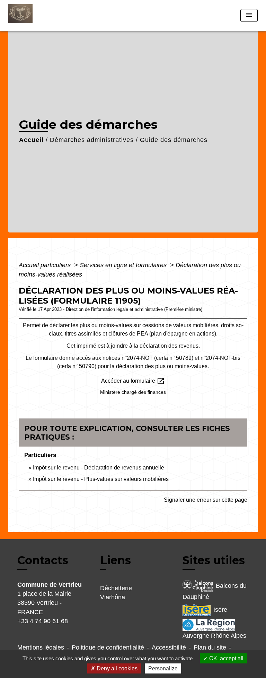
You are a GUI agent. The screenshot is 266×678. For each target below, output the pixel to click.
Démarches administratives (92, 139)
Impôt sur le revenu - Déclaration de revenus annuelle (98, 468)
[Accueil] (34, 15)
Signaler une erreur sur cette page (205, 500)
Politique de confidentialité (108, 647)
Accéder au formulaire (133, 381)
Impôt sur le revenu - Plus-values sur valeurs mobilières (101, 479)
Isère (220, 609)
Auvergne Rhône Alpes (214, 635)
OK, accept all (225, 658)
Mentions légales (40, 647)
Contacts (42, 560)
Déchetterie (116, 588)
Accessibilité (169, 647)
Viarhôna (112, 597)
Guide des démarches (173, 139)
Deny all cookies (116, 668)
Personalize (163, 668)
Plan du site (210, 647)
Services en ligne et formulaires (124, 265)
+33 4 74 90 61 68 (42, 621)
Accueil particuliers (45, 265)
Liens (115, 560)
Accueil (31, 139)
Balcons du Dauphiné (215, 591)
